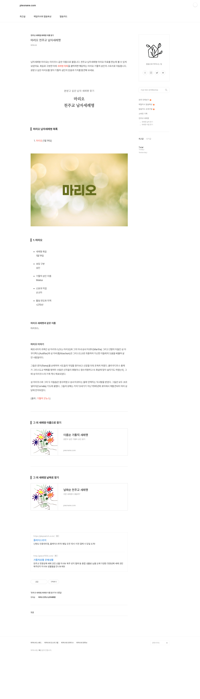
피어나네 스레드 (36, 643)
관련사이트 (156, 643)
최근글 (22, 16)
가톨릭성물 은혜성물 (43, 559)
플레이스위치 (39, 540)
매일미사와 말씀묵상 (42, 16)
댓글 (32, 612)
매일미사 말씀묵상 (146, 104)
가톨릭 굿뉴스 (43, 398)
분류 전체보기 (144, 100)
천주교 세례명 (144, 118)
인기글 (148, 139)
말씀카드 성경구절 (146, 109)
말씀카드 (63, 16)
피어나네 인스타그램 (51, 643)
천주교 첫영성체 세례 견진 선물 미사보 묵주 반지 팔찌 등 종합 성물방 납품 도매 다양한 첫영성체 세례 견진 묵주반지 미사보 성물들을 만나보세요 (78, 565)
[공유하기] (41, 582)
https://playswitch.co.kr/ (44, 536)
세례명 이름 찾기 (147, 125)
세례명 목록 (62, 66)
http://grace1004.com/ (43, 556)
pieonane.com (28, 5)
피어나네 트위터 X (67, 643)
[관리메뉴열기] (195, 5)
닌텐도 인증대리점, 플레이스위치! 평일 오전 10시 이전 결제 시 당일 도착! (64, 544)
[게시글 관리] (44, 582)
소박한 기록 (143, 114)
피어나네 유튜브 (81, 643)
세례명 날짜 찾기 (147, 122)
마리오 (39, 140)
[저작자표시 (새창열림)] (60, 582)
